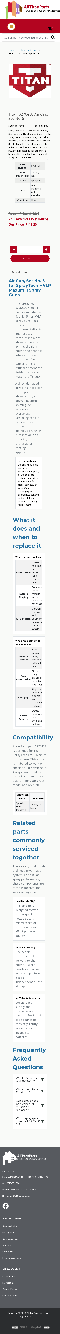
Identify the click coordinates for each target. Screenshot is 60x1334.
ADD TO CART (30, 258)
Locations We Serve (12, 1257)
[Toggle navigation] (11, 26)
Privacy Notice (9, 1232)
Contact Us (7, 1251)
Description (19, 272)
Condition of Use (10, 1238)
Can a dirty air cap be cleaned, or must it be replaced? (27, 1105)
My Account (7, 1282)
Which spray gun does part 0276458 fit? (28, 1121)
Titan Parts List (29, 50)
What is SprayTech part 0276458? (28, 1080)
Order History (9, 1276)
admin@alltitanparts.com (19, 1195)
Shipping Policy (9, 1226)
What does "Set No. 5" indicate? (28, 1091)
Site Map (6, 1245)
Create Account (9, 1295)
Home (12, 50)
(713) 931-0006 (13, 1183)
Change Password (11, 1289)
